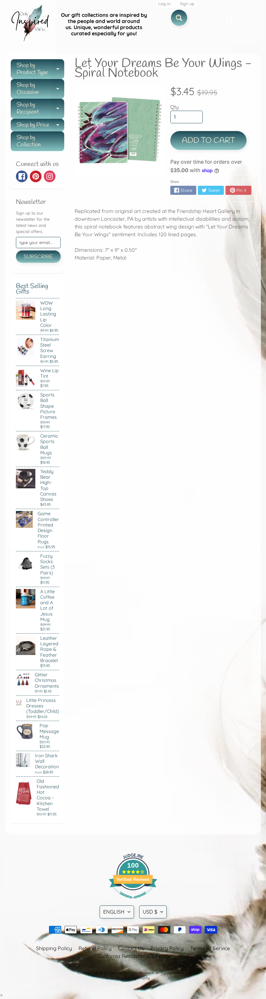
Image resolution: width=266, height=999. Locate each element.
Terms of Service (210, 948)
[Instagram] (49, 176)
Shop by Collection (29, 141)
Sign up (187, 4)
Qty (174, 107)
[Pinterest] (36, 176)
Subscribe (38, 256)
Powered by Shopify (133, 978)
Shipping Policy (54, 948)
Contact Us (131, 948)
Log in (164, 4)
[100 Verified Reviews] (133, 901)
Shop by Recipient (40, 109)
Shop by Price (40, 126)
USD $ (150, 911)
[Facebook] (22, 176)
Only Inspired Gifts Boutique (131, 973)
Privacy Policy (167, 948)
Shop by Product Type (40, 69)
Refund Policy (95, 948)
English (114, 911)
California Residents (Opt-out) (133, 956)
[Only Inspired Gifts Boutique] (29, 24)
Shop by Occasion (40, 89)
